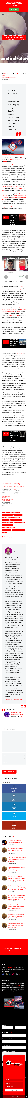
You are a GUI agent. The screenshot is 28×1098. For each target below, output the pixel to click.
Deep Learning (18, 514)
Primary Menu (25, 14)
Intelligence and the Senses (9, 77)
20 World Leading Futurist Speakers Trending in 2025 (15, 841)
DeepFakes (16, 517)
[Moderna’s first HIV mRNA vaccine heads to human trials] (7, 714)
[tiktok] (13, 974)
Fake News (6, 519)
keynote (21, 159)
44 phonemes (20, 353)
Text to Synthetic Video (19, 530)
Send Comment (9, 771)
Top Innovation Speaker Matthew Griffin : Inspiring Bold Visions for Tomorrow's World (16, 916)
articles (16, 188)
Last (16, 1030)
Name (4, 1025)
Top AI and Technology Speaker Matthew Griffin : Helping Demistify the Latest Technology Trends (17, 887)
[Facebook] (2, 536)
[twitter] (17, 974)
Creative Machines (7, 514)
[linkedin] (10, 974)
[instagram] (7, 974)
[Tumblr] (9, 536)
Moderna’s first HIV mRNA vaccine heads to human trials (17, 714)
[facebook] (3, 974)
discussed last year (14, 315)
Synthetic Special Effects (9, 527)
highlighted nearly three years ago (10, 207)
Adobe (18, 311)
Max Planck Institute (16, 519)
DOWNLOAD (14, 9)
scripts (20, 188)
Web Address (6, 1045)
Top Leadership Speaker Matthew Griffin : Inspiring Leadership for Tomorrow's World (16, 869)
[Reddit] (13, 536)
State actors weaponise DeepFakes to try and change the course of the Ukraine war (19, 486)
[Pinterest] (7, 536)
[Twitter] (4, 536)
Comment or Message (9, 1051)
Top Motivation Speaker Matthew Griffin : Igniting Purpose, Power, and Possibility (16, 925)
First (3, 1030)
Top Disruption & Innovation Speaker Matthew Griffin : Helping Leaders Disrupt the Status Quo (16, 878)
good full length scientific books (10, 186)
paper (16, 321)
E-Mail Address (7, 1033)
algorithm (22, 290)
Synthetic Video (7, 530)
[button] (22, 706)
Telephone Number (7, 1039)
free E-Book (11, 159)
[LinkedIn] (11, 536)
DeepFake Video (7, 517)
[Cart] (3, 15)
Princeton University (12, 309)
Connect (23, 158)
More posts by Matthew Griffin (14, 699)
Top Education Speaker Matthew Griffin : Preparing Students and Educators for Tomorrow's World (16, 897)
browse (5, 161)
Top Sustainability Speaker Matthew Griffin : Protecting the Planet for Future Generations (16, 906)
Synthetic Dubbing (7, 525)
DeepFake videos (14, 192)
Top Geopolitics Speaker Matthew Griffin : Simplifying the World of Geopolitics (17, 859)
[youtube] (20, 974)
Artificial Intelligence (17, 165)
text (3, 190)
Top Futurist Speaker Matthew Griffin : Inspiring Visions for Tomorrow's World (16, 850)
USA (4, 532)
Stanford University (20, 522)
